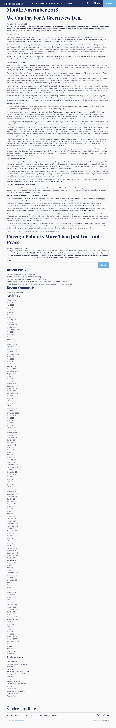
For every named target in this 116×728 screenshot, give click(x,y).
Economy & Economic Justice (17, 664)
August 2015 (11, 563)
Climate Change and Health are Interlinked (22, 274)
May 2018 (10, 482)
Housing (10, 666)
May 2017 (10, 511)
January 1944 (11, 654)
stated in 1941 (94, 171)
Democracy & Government (16, 684)
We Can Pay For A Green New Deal (44, 17)
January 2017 (11, 521)
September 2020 (13, 413)
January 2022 (12, 383)
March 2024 (11, 339)
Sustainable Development (16, 691)
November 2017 (12, 496)
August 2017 (11, 504)
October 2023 (12, 351)
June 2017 (10, 509)
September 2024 (13, 329)
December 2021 (12, 386)
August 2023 (11, 356)
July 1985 (10, 646)
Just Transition (56, 208)
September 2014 (12, 580)
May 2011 (10, 626)
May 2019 (10, 452)
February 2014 (12, 590)
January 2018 (11, 491)
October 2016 (11, 528)
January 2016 (11, 550)
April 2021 (10, 403)
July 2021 (10, 396)
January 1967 (11, 651)
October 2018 (11, 469)
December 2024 (12, 322)
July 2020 (10, 418)
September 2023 (13, 354)
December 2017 (12, 494)
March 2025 (11, 317)
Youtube (98, 3)
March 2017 (11, 516)
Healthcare (10, 669)
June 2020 (10, 420)
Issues (42, 3)
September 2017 (12, 501)
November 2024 (12, 324)
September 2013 (12, 595)
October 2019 (11, 440)
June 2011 (10, 624)
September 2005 (13, 641)
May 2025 (10, 312)
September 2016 (12, 531)
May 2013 (10, 599)
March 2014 (11, 587)
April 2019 (10, 455)
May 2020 (10, 423)
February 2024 (12, 342)
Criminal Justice (12, 693)
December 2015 (12, 553)
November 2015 (12, 555)
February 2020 (12, 430)
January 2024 (12, 344)
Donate (109, 3)
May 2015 (10, 565)
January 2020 (12, 433)
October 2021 (11, 391)
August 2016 (11, 533)
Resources (53, 3)
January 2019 (11, 462)
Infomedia (106, 720)
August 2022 (11, 374)
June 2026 (10, 302)
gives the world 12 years (33, 39)
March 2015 (11, 570)
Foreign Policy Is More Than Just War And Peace (53, 239)
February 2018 (12, 489)
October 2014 (12, 577)
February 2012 (12, 617)
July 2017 (10, 506)
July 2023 (10, 359)
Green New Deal (37, 49)
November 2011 (12, 619)
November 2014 (12, 575)
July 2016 (10, 536)
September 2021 (12, 393)
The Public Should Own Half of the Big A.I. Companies (26, 279)
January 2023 (12, 369)
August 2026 (11, 300)
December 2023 (12, 347)
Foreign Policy (12, 696)
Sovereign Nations (13, 681)
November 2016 (12, 526)
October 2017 (11, 499)
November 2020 (12, 408)
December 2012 (12, 609)
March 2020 (11, 428)
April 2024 (10, 337)
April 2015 (10, 568)
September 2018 (12, 472)
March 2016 (11, 545)
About (34, 3)
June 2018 (10, 479)
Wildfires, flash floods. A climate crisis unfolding (24, 277)
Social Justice (11, 688)
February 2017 (12, 518)
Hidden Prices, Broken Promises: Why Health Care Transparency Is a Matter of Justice (37, 281)
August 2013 (11, 597)
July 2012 (10, 614)
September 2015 (12, 560)
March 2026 (11, 310)
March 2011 (11, 629)
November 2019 (12, 437)
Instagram (88, 3)
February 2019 (12, 460)
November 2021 (12, 388)
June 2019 (10, 450)
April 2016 (10, 543)
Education (10, 676)
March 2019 (11, 457)
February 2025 (12, 320)
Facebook (95, 3)
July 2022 (10, 376)
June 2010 (10, 631)
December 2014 (12, 572)
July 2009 (10, 634)
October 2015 (11, 558)
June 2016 (10, 538)
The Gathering (67, 3)
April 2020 (10, 425)
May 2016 (10, 541)
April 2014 (10, 585)
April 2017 (10, 514)
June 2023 (10, 361)
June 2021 (10, 398)
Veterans (10, 686)
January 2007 (12, 639)
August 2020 (11, 415)
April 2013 (10, 602)
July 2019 (10, 447)
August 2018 (11, 474)
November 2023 (12, 349)
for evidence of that (56, 92)
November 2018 (12, 467)
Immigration (11, 679)
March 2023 (11, 364)
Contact (54, 715)
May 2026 (10, 305)
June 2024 (10, 334)
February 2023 (12, 366)
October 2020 (12, 410)
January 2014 (11, 592)
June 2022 (10, 379)
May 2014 (10, 582)
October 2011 (11, 622)
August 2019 (11, 445)
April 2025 (10, 315)
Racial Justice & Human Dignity (18, 671)
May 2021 (10, 401)
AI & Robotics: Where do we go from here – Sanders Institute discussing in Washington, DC (39, 284)
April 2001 (10, 644)
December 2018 (12, 464)
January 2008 (12, 636)
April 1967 (10, 649)
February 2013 (12, 604)
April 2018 (10, 484)
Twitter (91, 3)
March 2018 (11, 487)
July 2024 (10, 332)
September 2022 (13, 371)
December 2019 (12, 435)
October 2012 (11, 612)
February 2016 (12, 548)
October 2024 (12, 327)
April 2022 (10, 381)
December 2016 (12, 523)
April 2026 (10, 307)
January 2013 (11, 607)
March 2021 (11, 406)
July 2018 (10, 477)
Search (9, 260)
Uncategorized (12, 661)
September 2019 (12, 442)
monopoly (14, 127)
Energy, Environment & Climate (18, 674)
